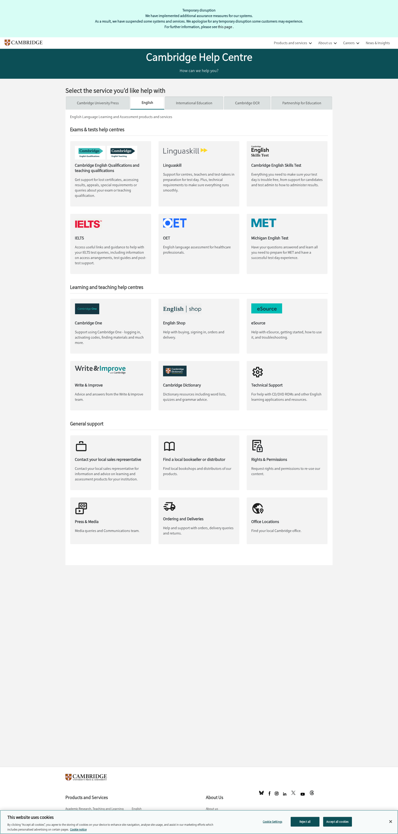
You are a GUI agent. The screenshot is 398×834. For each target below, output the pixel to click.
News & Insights (378, 43)
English (147, 102)
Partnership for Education (301, 103)
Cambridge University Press (98, 103)
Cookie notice (78, 829)
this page (225, 27)
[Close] (391, 822)
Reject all (304, 821)
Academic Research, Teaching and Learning (94, 809)
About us (325, 43)
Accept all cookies (337, 821)
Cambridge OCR (247, 103)
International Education (194, 103)
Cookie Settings (272, 821)
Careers (349, 43)
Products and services (290, 43)
